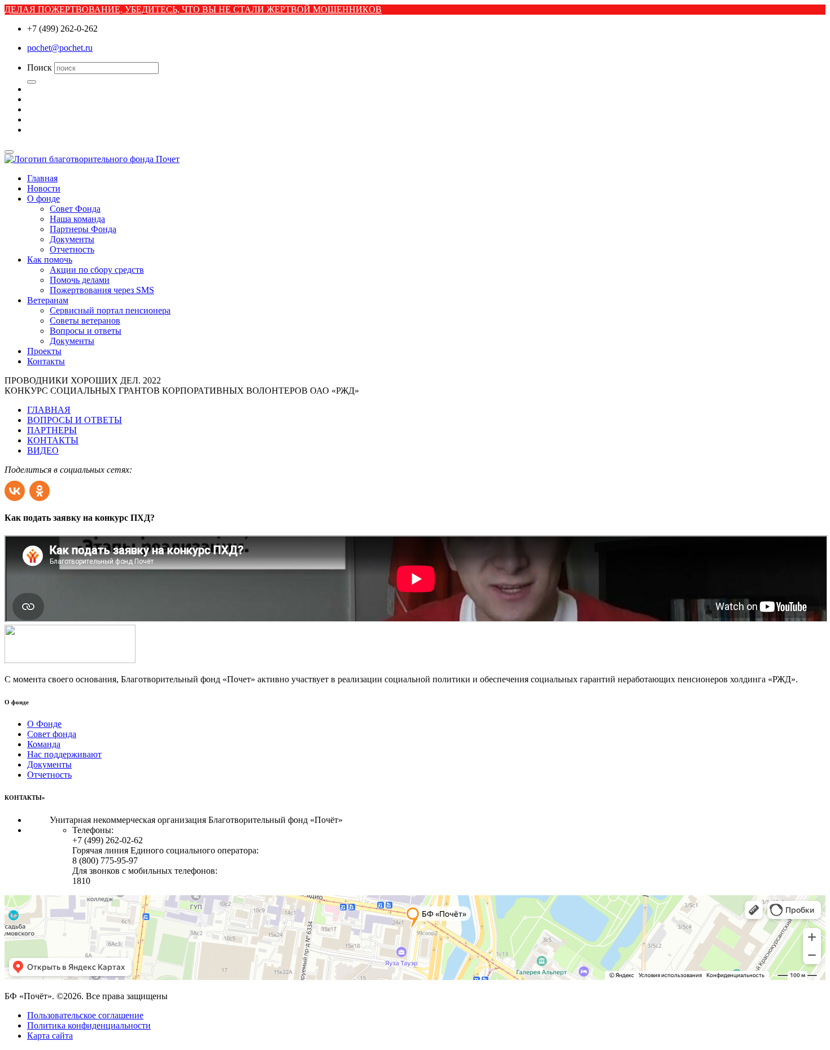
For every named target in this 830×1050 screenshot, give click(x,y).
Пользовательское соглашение (85, 1015)
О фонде (43, 198)
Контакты (46, 361)
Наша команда (77, 219)
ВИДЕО (43, 450)
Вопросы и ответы (85, 331)
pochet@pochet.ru (60, 48)
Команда (43, 744)
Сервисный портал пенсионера (110, 310)
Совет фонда (51, 734)
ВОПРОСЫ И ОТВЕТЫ (74, 420)
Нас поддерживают (64, 754)
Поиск (39, 67)
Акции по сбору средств (97, 270)
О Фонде (44, 724)
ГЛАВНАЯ (49, 410)
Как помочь (49, 259)
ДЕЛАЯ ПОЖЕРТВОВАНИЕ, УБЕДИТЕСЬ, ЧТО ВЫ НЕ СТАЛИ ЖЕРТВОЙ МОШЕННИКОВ (193, 9)
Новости (43, 188)
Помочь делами (80, 280)
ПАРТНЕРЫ (52, 430)
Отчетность (72, 249)
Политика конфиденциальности (89, 1025)
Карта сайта (50, 1035)
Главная (42, 178)
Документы (72, 239)
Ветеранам (47, 300)
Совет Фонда (75, 209)
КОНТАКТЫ (52, 440)
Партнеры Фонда (83, 229)
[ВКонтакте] (16, 488)
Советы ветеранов (85, 320)
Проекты (44, 351)
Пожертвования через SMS (102, 290)
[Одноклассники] (40, 488)
